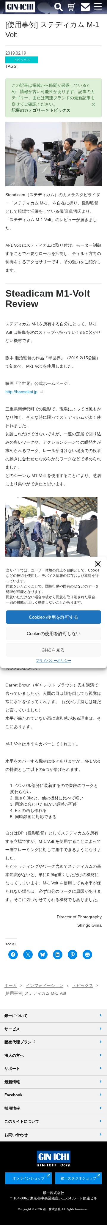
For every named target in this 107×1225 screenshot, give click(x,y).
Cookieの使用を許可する (53, 617)
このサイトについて (21, 1121)
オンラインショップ (28, 1178)
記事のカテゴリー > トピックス (41, 110)
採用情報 (12, 1108)
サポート (12, 1068)
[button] (98, 564)
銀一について (16, 1015)
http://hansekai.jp (21, 391)
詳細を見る (54, 649)
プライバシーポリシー (53, 661)
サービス (12, 1029)
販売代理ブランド (19, 1042)
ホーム (10, 985)
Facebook (13, 1095)
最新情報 (12, 1082)
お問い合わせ (16, 1135)
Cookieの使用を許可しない (54, 633)
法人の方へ (14, 1055)
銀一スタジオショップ (78, 1178)
